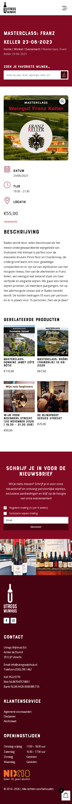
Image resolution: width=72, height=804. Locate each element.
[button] (62, 101)
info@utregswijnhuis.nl (24, 665)
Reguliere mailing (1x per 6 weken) (28, 507)
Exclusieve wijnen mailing (23, 513)
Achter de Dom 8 (13, 652)
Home (8, 49)
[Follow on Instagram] (13, 620)
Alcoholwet (10, 721)
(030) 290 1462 (23, 669)
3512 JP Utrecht (12, 657)
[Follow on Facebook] (6, 620)
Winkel (18, 49)
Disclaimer (10, 716)
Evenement (32, 49)
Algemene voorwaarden (17, 712)
